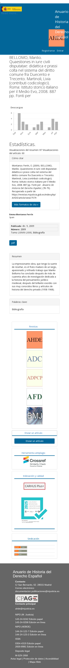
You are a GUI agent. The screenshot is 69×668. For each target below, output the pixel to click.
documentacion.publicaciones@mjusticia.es (37, 591)
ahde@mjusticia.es (24, 608)
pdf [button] (13, 242)
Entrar (60, 50)
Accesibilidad (52, 658)
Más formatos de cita (25, 204)
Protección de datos (33, 658)
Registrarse (48, 50)
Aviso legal (16, 658)
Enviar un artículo (34, 440)
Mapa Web (35, 662)
